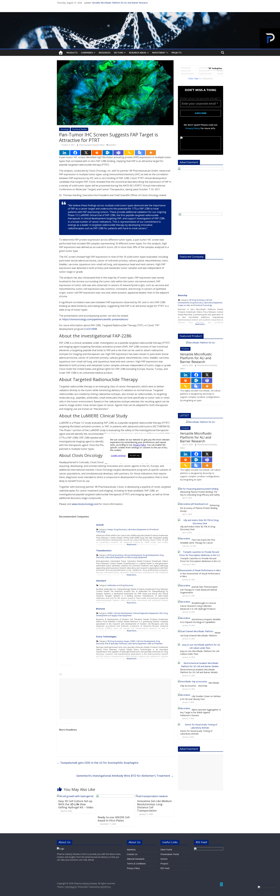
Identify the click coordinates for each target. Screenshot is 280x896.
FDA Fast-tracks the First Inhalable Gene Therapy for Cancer (197, 541)
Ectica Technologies (106, 636)
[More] (151, 152)
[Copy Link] (129, 152)
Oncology (65, 129)
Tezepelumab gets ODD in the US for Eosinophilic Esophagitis (97, 762)
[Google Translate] (140, 152)
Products (71, 52)
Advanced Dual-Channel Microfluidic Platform (200, 634)
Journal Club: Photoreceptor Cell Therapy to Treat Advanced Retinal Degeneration (199, 589)
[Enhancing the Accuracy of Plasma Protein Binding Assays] (193, 504)
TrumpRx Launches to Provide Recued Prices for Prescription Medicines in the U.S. (200, 560)
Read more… (132, 544)
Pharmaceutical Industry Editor (92, 145)
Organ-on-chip (184, 305)
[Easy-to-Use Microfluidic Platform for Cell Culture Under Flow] (200, 644)
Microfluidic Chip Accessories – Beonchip (199, 684)
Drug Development (151, 555)
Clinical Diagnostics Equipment (145, 613)
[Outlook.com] (108, 152)
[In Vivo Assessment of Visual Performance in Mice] (199, 570)
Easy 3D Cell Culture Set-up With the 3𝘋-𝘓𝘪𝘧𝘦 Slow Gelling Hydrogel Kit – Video (75, 804)
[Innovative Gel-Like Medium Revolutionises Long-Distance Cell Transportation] (152, 796)
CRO (161, 613)
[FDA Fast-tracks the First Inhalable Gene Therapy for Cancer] (184, 538)
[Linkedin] (64, 152)
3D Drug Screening (115, 555)
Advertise (131, 849)
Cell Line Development (133, 555)
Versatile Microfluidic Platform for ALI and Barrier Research (120, 2)
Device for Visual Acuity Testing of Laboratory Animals (196, 732)
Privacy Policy (193, 128)
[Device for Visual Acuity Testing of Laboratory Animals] (200, 724)
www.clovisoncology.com (85, 504)
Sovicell (100, 524)
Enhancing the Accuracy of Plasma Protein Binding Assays (199, 508)
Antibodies (111, 585)
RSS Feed (164, 868)
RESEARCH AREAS (137, 52)
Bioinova (100, 608)
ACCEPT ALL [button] (135, 455)
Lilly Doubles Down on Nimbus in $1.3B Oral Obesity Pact (200, 698)
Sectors (118, 52)
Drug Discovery (120, 529)
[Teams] (118, 152)
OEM (149, 643)
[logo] (60, 848)
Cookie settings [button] (118, 455)
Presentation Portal (169, 854)
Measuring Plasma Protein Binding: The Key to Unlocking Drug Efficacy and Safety (200, 493)
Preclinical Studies (79, 129)
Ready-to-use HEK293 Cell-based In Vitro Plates (114, 818)
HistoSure (101, 580)
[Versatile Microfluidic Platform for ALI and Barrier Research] (200, 342)
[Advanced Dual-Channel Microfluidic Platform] (195, 631)
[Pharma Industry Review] (61, 53)
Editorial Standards (136, 858)
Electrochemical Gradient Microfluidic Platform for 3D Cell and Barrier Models (199, 671)
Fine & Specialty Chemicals (116, 643)
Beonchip (182, 295)
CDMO (110, 613)
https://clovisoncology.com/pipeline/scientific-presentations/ (95, 319)
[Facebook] (75, 152)
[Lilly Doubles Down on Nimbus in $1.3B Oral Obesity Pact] (184, 695)
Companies (87, 52)
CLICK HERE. (91, 329)
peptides (112, 145)
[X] (86, 152)
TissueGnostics (103, 550)
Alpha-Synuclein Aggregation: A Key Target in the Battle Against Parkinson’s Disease (200, 712)
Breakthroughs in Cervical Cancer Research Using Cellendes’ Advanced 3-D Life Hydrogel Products (198, 606)
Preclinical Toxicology (203, 305)
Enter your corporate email (200, 98)
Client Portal (166, 849)
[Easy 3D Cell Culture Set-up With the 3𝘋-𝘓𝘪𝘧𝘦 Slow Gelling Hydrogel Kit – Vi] (75, 796)
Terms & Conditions (136, 863)
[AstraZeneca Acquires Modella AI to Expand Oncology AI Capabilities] (184, 618)
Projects (176, 52)
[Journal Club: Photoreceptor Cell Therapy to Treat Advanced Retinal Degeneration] (184, 585)
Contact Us (132, 854)
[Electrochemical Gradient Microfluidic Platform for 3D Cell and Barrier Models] (200, 663)
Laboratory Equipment (136, 529)
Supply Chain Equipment (121, 615)
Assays (110, 529)
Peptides (158, 643)
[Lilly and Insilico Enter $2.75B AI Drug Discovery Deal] (200, 520)
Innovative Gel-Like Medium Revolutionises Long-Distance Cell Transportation (154, 805)
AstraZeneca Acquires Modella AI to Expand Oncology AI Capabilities (200, 621)
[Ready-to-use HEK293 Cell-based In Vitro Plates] (115, 796)
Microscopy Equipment (137, 557)
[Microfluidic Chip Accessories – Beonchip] (192, 681)
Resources (104, 52)
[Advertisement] (115, 698)
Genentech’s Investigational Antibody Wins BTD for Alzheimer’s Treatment (125, 775)
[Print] (97, 152)
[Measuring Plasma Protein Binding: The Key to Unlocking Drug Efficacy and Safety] (198, 488)
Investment (159, 52)
